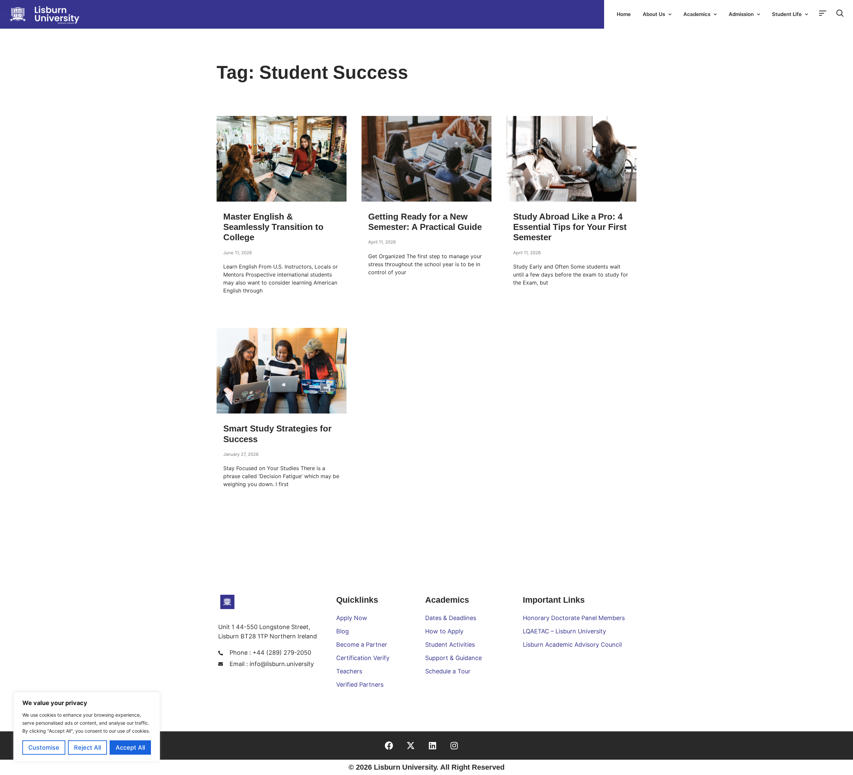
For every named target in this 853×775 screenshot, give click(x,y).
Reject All (87, 747)
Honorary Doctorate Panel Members (574, 617)
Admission (741, 14)
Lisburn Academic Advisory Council (572, 644)
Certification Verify (363, 657)
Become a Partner (361, 644)
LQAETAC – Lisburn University (564, 631)
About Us (654, 14)
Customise (43, 747)
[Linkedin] (432, 745)
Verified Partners (360, 684)
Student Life (787, 14)
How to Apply (444, 631)
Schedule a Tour (447, 671)
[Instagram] (454, 745)
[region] (86, 727)
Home (624, 14)
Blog (342, 631)
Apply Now (351, 617)
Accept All (130, 747)
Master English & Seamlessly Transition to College (273, 227)
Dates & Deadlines (450, 617)
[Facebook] (389, 745)
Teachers (349, 671)
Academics (696, 14)
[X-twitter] (411, 745)
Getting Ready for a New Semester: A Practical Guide (425, 222)
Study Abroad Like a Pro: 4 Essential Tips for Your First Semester (570, 227)
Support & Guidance (453, 657)
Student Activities (450, 644)
